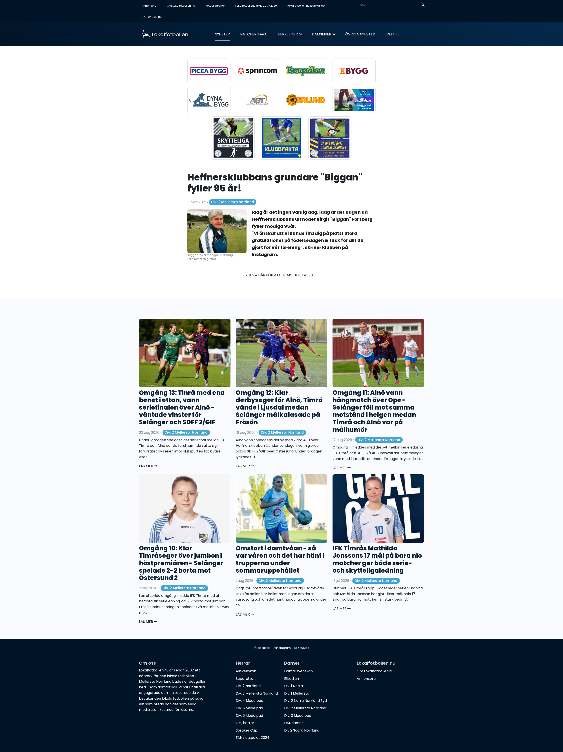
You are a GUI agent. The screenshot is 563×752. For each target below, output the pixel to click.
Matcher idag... (253, 34)
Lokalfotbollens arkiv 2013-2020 (256, 5)
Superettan (246, 678)
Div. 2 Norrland (248, 685)
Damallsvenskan (298, 671)
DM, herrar (245, 722)
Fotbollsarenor (215, 5)
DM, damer (293, 722)
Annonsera (149, 5)
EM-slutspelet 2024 (252, 737)
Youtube (303, 648)
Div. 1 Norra (293, 685)
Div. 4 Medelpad (249, 700)
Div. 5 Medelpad (249, 708)
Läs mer (146, 466)
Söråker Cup (246, 730)
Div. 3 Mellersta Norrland (257, 693)
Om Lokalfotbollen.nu (181, 5)
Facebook (263, 648)
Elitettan (291, 678)
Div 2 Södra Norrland (301, 730)
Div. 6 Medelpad (249, 715)
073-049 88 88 (152, 17)
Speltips (392, 34)
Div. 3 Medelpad (297, 715)
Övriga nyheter (360, 34)
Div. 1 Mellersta (296, 693)
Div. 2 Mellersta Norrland (232, 201)
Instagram (283, 648)
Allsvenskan (246, 671)
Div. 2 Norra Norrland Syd (305, 700)
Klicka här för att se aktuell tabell (279, 275)
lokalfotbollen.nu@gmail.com (307, 5)
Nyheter (222, 34)
